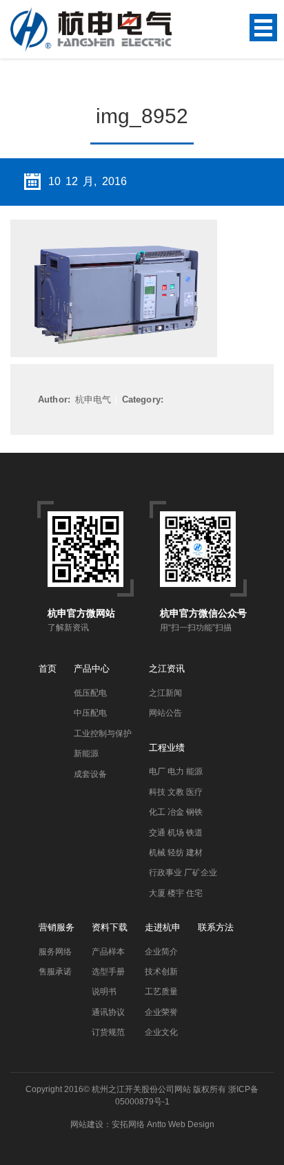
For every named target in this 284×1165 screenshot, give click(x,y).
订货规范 (108, 1032)
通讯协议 (108, 1012)
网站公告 (165, 713)
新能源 (86, 753)
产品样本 (108, 951)
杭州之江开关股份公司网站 (141, 1089)
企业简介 (161, 951)
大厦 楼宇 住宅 (176, 893)
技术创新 (161, 971)
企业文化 (161, 1032)
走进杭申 (163, 927)
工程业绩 (167, 747)
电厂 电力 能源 (176, 771)
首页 (48, 668)
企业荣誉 (161, 1012)
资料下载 (110, 927)
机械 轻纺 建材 (176, 852)
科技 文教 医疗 (176, 792)
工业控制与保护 (103, 733)
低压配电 (90, 693)
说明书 (104, 991)
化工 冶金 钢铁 (176, 812)
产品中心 (92, 668)
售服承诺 (55, 971)
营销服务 (56, 927)
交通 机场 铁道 (176, 832)
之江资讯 (167, 668)
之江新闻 (165, 693)
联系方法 (216, 927)
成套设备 (90, 774)
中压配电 (90, 713)
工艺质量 (161, 991)
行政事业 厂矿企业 (183, 872)
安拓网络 (128, 1124)
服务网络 (55, 951)
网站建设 (86, 1124)
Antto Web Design (179, 1124)
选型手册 (108, 971)
